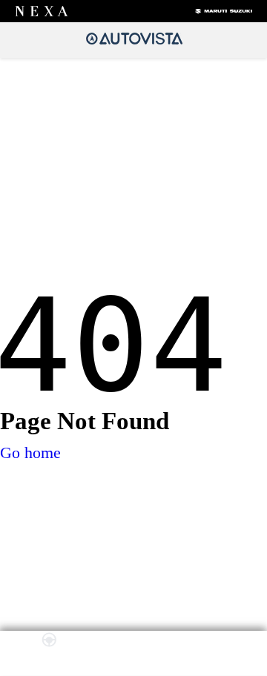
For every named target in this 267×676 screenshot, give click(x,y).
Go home (30, 452)
